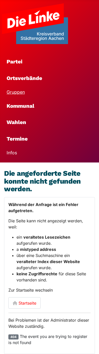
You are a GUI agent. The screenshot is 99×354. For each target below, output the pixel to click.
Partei (14, 62)
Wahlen (16, 122)
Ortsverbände (24, 78)
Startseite (26, 303)
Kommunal (20, 106)
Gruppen (16, 92)
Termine (17, 139)
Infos (12, 152)
